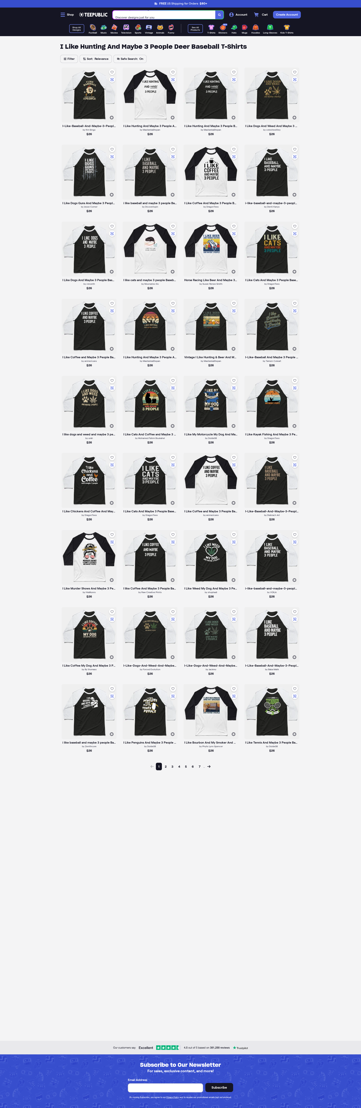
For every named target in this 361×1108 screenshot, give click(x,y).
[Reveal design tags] (112, 117)
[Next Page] (209, 766)
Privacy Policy (172, 1097)
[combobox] (164, 15)
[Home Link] (93, 14)
